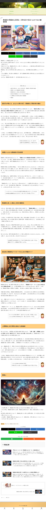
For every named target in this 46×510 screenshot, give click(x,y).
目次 (21, 85)
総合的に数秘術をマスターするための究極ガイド (21, 93)
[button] (30, 56)
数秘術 (3, 423)
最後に (12, 97)
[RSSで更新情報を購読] (34, 439)
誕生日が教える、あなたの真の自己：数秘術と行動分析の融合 (23, 88)
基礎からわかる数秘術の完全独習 (17, 90)
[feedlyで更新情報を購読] (12, 439)
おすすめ (7, 423)
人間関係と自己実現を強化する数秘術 (18, 95)
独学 (15, 423)
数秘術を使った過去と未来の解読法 (18, 91)
